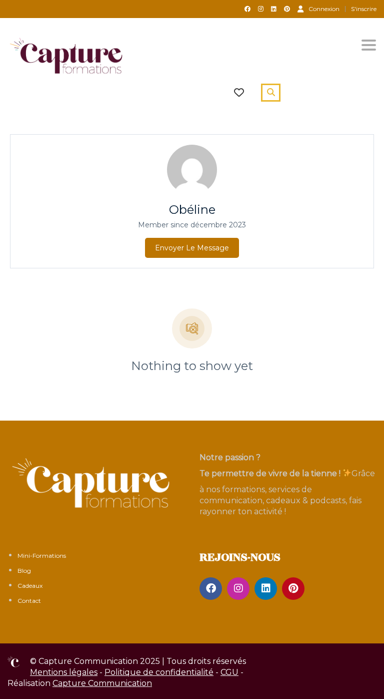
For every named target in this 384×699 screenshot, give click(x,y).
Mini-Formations (42, 555)
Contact (29, 600)
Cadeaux (30, 585)
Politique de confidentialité (159, 672)
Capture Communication (102, 683)
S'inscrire (363, 9)
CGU (229, 672)
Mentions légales (64, 672)
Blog (24, 570)
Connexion (324, 8)
